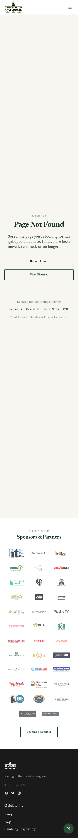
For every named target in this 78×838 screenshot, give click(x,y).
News (8, 815)
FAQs (66, 309)
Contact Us (15, 309)
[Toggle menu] (70, 7)
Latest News (51, 309)
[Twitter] (13, 793)
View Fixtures (39, 274)
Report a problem (57, 317)
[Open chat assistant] (68, 828)
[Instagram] (19, 793)
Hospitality (33, 309)
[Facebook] (6, 793)
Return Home (39, 261)
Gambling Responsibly (20, 829)
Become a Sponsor (39, 731)
